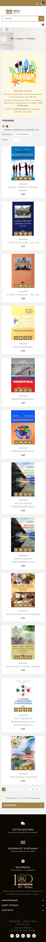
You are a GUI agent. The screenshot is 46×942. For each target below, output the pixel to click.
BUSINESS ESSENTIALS (23, 399)
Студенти (20, 39)
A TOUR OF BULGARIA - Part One (23, 242)
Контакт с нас (23, 924)
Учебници (31, 39)
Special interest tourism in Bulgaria (23, 614)
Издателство (14, 921)
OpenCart (27, 928)
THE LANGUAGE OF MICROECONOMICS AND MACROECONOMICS (23, 721)
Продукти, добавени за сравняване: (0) (21, 130)
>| (3, 793)
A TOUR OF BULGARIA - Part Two (23, 294)
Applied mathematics (23, 347)
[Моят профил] (37, 4)
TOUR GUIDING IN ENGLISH (23, 777)
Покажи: (5, 140)
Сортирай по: (7, 134)
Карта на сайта (30, 921)
